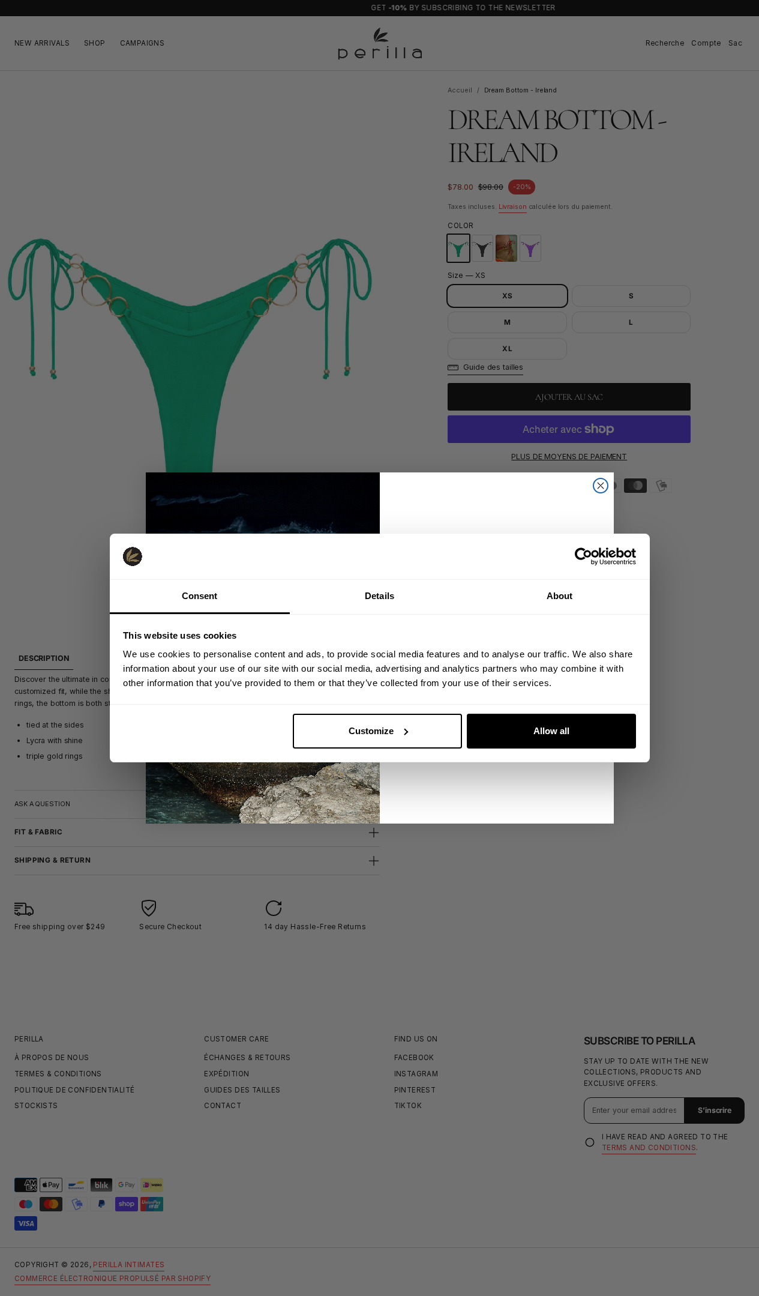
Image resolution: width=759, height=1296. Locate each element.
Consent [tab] (200, 596)
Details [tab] (379, 596)
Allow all (551, 731)
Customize (371, 731)
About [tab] (560, 596)
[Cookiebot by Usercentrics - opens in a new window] (583, 556)
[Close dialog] (600, 485)
